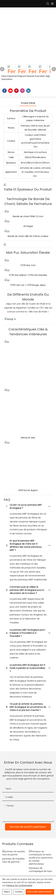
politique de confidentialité (19, 885)
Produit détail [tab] (28, 103)
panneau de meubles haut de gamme (13, 860)
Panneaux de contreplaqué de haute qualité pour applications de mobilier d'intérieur (41, 870)
